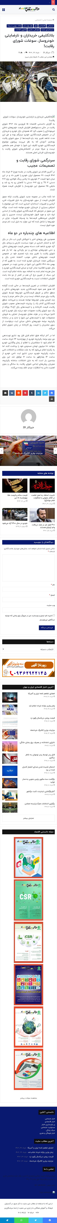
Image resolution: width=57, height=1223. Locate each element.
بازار (36, 26)
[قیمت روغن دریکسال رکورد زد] (9, 722)
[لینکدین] (38, 393)
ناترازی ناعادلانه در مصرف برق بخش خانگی (28, 453)
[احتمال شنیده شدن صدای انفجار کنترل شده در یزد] (9, 771)
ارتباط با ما (22, 1212)
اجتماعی (38, 20)
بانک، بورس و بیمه (14, 26)
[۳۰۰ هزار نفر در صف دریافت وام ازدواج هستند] (42, 515)
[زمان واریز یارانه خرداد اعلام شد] (9, 710)
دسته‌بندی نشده (47, 30)
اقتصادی (42, 26)
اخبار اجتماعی (50, 1119)
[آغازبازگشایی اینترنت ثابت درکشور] (9, 795)
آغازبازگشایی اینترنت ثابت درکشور (40, 791)
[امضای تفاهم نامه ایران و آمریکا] (9, 697)
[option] (28, 451)
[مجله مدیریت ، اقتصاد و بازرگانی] (28, 9)
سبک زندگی (50, 1130)
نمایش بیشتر (28, 818)
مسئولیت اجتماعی (48, 1127)
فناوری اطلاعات (20, 30)
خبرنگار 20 (46, 53)
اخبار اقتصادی (50, 1121)
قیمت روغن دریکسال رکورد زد (42, 718)
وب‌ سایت (51, 605)
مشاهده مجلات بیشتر (28, 1098)
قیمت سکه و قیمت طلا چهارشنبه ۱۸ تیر (17, 496)
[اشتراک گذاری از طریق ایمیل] (5, 393)
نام (53, 585)
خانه (37, 1212)
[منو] (3, 10)
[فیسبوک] (52, 393)
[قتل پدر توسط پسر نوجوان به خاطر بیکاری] (9, 758)
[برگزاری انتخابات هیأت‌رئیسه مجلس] (9, 807)
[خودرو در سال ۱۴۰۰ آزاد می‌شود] (14, 514)
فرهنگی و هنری (33, 30)
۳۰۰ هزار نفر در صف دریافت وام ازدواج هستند (43, 526)
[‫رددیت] (18, 393)
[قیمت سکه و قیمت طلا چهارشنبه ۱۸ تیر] (14, 486)
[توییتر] (45, 393)
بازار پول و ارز (27, 26)
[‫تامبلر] (32, 393)
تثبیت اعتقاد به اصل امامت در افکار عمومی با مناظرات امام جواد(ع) (43, 498)
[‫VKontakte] (12, 393)
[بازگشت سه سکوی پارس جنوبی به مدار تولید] (9, 783)
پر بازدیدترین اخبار (48, 1124)
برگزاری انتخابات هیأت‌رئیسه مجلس (40, 803)
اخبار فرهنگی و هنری (47, 1133)
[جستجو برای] (53, 10)
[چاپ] (52, 399)
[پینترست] (25, 393)
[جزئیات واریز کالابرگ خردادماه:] (9, 734)
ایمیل (52, 595)
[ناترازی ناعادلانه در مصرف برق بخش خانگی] (9, 746)
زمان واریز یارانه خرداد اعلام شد (42, 706)
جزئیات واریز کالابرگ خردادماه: (39, 2)
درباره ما (31, 1212)
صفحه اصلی (47, 20)
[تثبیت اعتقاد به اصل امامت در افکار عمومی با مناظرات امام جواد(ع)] (42, 486)
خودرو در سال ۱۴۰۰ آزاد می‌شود (14, 523)
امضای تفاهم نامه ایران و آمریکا (41, 693)
